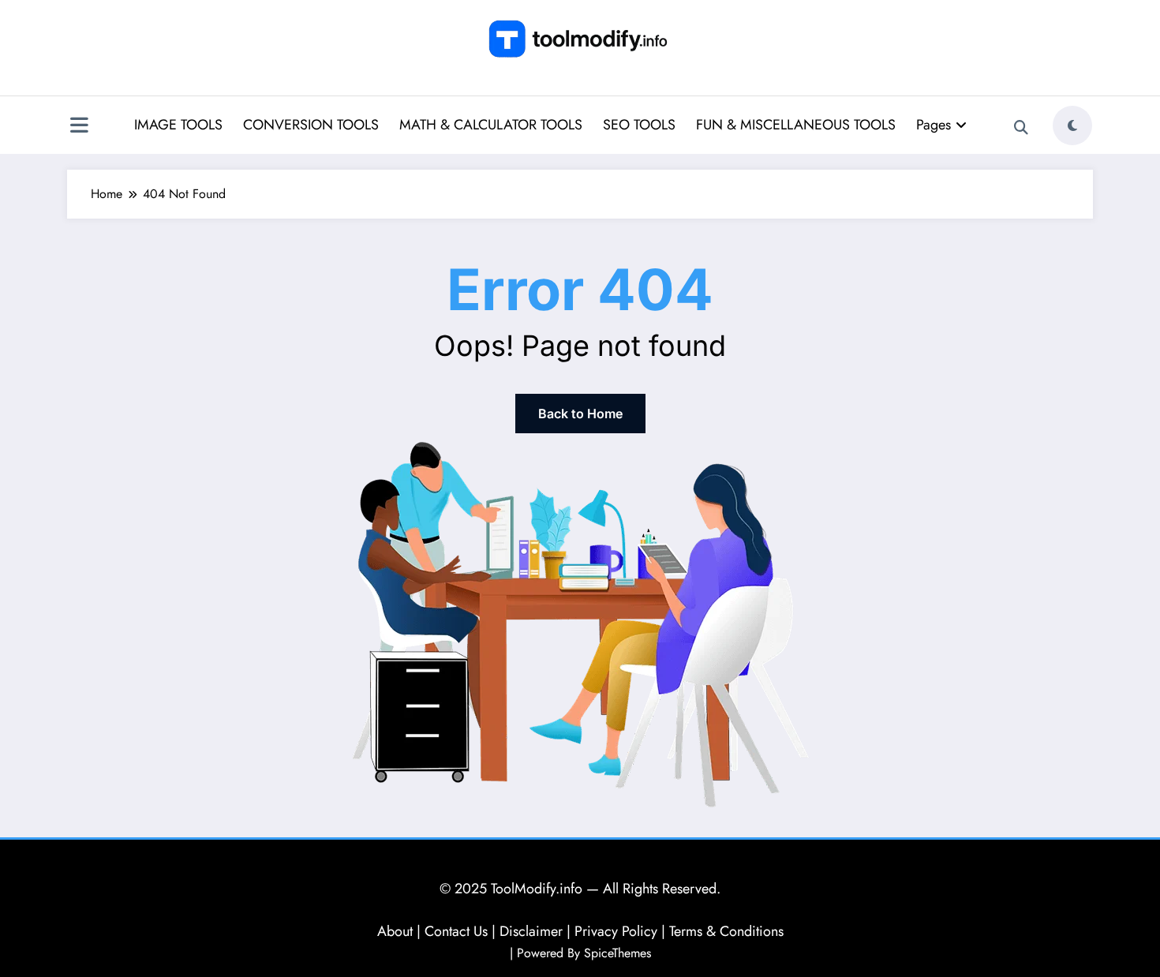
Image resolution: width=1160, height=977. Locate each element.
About (395, 931)
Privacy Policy (615, 931)
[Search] (1021, 128)
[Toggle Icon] (79, 127)
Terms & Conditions (726, 931)
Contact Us (456, 931)
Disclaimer (531, 931)
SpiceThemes (617, 953)
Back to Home (580, 413)
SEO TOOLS (639, 124)
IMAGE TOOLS (178, 124)
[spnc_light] (1072, 125)
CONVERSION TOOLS (311, 124)
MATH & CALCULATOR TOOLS (490, 124)
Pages (933, 124)
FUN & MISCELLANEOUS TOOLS (796, 124)
